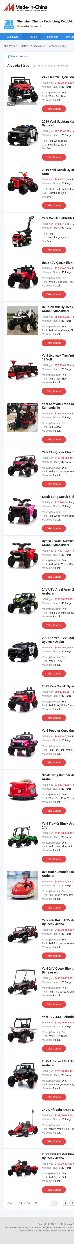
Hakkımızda (51, 36)
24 (20, 1203)
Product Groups (19, 56)
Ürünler (33, 36)
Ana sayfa (12, 36)
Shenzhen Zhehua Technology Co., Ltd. (45, 21)
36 (28, 1203)
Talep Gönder (54, 108)
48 (36, 1203)
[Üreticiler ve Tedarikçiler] (26, 7)
